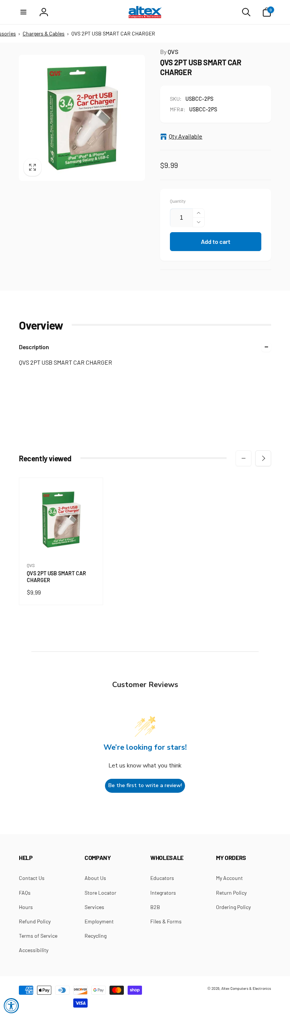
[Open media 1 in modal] (82, 118)
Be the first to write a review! (145, 785)
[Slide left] (243, 458)
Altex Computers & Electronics (246, 988)
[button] (23, 12)
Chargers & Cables (44, 33)
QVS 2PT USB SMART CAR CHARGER (56, 577)
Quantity (178, 201)
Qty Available (185, 136)
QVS (169, 51)
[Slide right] (263, 458)
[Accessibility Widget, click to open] (11, 1005)
